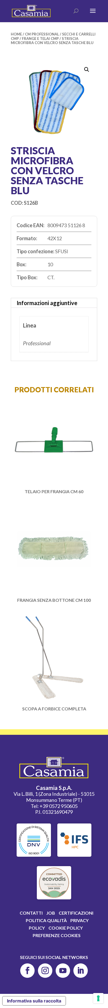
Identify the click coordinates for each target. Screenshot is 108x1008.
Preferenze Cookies (57, 935)
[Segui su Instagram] (45, 970)
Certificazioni (76, 912)
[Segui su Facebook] (27, 970)
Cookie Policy (65, 927)
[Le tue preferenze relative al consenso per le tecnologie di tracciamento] (98, 998)
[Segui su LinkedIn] (80, 970)
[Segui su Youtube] (63, 970)
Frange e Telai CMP (40, 38)
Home (16, 34)
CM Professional (42, 34)
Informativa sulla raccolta (34, 1001)
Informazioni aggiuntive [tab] (47, 303)
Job (50, 912)
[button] (87, 70)
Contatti (31, 912)
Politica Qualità (46, 920)
